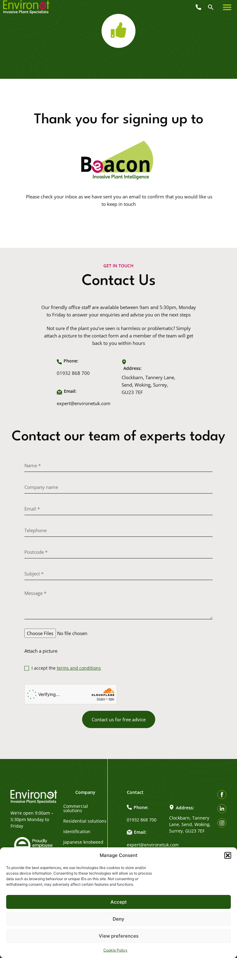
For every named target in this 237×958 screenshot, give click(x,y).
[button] (228, 855)
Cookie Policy (115, 950)
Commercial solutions (75, 808)
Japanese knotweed (83, 842)
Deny (118, 919)
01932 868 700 (73, 373)
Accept (118, 902)
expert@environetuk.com (83, 403)
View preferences (119, 936)
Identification (76, 831)
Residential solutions (84, 821)
